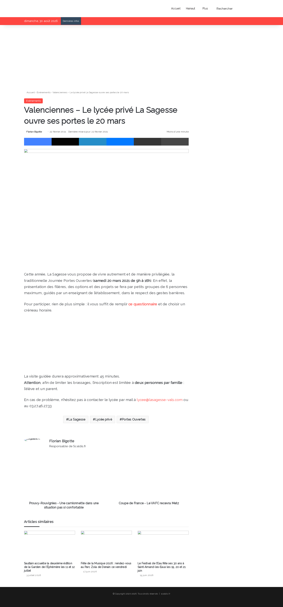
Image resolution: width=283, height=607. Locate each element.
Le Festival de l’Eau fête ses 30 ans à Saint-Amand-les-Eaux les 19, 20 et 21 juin (162, 567)
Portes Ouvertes (134, 419)
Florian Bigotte (34, 131)
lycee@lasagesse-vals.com (160, 400)
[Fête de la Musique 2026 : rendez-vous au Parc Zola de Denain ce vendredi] (106, 545)
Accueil (176, 8)
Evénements (43, 92)
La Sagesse (76, 419)
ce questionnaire (142, 304)
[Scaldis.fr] (32, 8)
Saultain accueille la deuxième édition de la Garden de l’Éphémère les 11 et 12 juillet (49, 567)
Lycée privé (103, 419)
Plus (205, 8)
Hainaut (190, 8)
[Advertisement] (106, 58)
